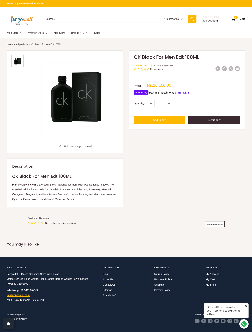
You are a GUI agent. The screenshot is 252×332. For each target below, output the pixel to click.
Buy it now (214, 119)
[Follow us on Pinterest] (216, 321)
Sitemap (107, 290)
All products (22, 44)
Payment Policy (163, 279)
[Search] (192, 19)
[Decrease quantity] (150, 103)
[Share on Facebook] (217, 68)
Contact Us (109, 284)
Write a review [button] (215, 224)
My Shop (211, 284)
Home (10, 44)
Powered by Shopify (17, 319)
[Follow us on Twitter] (203, 321)
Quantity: (139, 103)
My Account (212, 274)
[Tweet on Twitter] (231, 68)
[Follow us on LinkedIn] (236, 321)
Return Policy (161, 274)
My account (210, 20)
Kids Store (59, 32)
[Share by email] (237, 68)
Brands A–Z (77, 32)
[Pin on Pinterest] (224, 68)
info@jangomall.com (18, 294)
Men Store (13, 32)
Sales (97, 32)
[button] (142, 69)
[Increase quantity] (169, 103)
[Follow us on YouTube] (223, 321)
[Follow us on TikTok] (229, 321)
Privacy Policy (162, 290)
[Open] (8, 323)
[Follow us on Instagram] (210, 321)
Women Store (36, 32)
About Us (108, 279)
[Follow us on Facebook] (197, 321)
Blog (105, 274)
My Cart (210, 279)
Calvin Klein (141, 65)
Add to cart (159, 119)
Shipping (159, 284)
